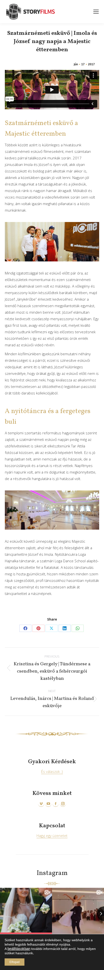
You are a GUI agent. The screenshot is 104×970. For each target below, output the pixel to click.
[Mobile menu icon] (96, 11)
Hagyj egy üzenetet (52, 835)
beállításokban (18, 949)
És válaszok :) (52, 771)
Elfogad (14, 962)
